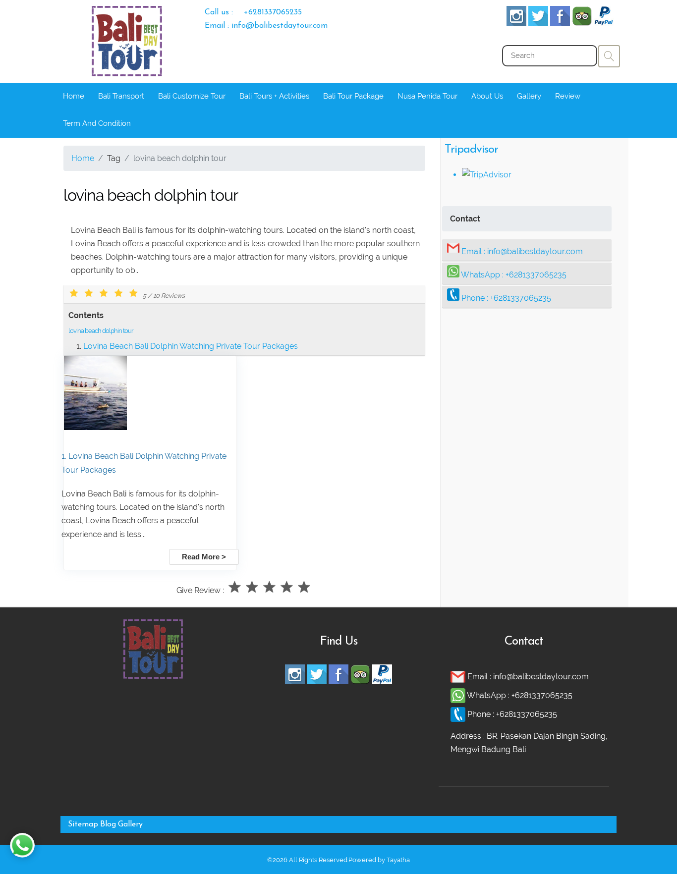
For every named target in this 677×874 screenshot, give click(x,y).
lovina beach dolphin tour (100, 330)
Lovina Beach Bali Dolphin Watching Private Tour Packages (190, 346)
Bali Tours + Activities (274, 96)
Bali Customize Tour (192, 96)
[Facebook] (560, 23)
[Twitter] (538, 23)
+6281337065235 (536, 274)
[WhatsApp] (459, 695)
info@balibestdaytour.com (535, 251)
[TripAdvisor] (582, 23)
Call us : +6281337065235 (253, 12)
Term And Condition (97, 123)
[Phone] (459, 714)
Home (73, 96)
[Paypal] (604, 23)
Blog (108, 824)
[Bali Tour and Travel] (153, 676)
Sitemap (83, 824)
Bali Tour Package (353, 96)
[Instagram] (516, 23)
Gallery (529, 96)
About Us (487, 96)
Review (567, 96)
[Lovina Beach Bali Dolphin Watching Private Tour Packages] (95, 427)
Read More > (204, 557)
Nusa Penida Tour (427, 96)
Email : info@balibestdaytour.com (266, 26)
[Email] (459, 676)
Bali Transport (121, 96)
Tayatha (398, 860)
